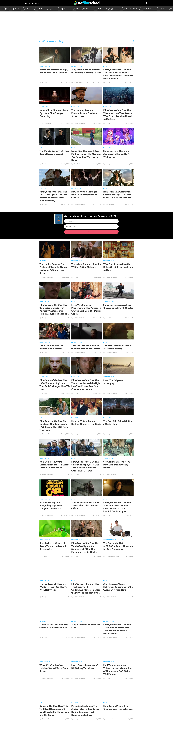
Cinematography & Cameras (49, 9)
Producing (117, 9)
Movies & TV (103, 9)
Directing (18, 9)
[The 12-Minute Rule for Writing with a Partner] (54, 331)
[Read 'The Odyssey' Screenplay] (118, 365)
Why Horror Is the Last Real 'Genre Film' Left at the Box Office (85, 505)
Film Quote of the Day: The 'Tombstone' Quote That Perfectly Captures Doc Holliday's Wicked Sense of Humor (53, 310)
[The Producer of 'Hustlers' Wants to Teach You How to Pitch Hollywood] (54, 569)
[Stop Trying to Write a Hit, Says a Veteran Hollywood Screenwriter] (54, 528)
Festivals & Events (151, 9)
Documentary (68, 9)
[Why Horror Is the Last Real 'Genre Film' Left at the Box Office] (86, 488)
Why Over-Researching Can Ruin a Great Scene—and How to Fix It (118, 267)
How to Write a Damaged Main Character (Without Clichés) (84, 194)
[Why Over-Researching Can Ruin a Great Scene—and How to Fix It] (118, 249)
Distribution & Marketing (133, 9)
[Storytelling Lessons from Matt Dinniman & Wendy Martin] (118, 447)
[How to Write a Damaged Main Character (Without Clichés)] (86, 177)
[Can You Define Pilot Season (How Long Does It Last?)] (118, 732)
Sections (34, 3)
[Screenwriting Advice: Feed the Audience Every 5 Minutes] (118, 290)
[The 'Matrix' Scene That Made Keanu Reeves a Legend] (54, 136)
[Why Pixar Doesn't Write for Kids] (86, 610)
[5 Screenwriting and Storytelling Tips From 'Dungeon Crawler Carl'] (54, 488)
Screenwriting (31, 9)
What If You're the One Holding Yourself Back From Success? (53, 668)
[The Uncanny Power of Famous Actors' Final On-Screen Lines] (86, 95)
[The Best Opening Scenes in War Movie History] (118, 331)
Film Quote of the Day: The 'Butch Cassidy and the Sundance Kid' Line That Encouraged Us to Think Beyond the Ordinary (85, 549)
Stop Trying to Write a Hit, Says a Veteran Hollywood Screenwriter (52, 546)
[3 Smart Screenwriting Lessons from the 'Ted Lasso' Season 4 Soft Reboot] (54, 447)
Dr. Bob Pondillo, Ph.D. (81, 82)
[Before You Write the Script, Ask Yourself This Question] (54, 55)
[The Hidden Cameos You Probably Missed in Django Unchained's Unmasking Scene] (54, 249)
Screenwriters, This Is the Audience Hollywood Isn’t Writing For (116, 154)
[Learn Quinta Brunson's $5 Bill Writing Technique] (86, 650)
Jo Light (44, 82)
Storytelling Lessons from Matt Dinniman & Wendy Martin (116, 464)
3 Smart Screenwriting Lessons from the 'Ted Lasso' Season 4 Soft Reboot (54, 464)
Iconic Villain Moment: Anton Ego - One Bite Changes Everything (54, 113)
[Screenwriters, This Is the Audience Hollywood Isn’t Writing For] (118, 136)
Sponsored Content (112, 556)
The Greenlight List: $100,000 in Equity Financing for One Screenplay (118, 546)
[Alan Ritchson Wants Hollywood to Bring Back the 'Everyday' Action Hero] (118, 569)
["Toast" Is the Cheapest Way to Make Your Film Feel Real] (54, 610)
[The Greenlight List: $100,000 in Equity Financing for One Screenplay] (118, 528)
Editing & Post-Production (86, 9)
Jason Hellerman (79, 123)
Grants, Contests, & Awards (113, 540)
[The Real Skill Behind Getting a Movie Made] (118, 406)
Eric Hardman (46, 123)
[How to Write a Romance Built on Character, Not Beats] (86, 406)
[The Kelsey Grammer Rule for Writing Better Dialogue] (86, 249)
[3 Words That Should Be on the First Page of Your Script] (86, 331)
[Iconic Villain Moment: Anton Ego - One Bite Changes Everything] (54, 95)
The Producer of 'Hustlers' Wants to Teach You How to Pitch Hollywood (53, 586)
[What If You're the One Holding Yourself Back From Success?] (54, 650)
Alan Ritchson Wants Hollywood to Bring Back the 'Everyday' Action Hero (118, 586)
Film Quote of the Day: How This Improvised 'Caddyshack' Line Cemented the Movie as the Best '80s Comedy (85, 589)
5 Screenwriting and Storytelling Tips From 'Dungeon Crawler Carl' (51, 505)
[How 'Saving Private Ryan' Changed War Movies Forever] (118, 691)
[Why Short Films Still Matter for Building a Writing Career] (86, 55)
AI (8, 9)
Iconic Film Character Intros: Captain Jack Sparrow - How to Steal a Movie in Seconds (117, 194)
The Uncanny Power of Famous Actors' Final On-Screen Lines (84, 113)
